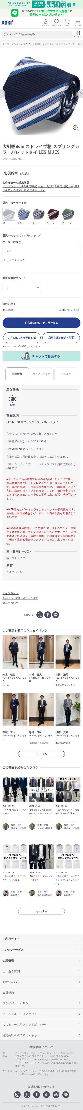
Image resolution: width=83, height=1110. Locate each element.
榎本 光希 (16, 825)
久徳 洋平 (16, 891)
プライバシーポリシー (17, 1003)
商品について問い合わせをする (20, 598)
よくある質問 (11, 971)
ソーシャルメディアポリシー (21, 1014)
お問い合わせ (11, 982)
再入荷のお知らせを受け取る (41, 322)
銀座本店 (15, 895)
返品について (11, 603)
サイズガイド (11, 593)
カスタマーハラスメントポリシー (24, 1024)
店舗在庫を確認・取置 (61, 337)
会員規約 (8, 992)
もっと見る (41, 754)
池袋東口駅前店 (18, 828)
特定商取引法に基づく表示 (20, 1035)
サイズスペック (15, 260)
